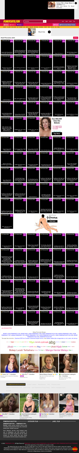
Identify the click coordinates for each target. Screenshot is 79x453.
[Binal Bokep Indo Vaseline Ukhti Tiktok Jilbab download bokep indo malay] (72, 280)
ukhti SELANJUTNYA (6, 328)
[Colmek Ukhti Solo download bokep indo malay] (46, 137)
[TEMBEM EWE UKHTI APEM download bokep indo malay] (20, 118)
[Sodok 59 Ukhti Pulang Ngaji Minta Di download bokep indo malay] (46, 72)
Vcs (70, 350)
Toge (46, 346)
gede (23, 342)
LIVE (24, 27)
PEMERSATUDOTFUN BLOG (16, 384)
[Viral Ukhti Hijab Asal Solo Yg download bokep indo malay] (72, 138)
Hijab (59, 346)
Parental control (55, 384)
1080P (66, 21)
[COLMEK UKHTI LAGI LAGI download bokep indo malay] (33, 118)
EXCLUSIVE (13, 27)
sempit (27, 346)
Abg (38, 346)
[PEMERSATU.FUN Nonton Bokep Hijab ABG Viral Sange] (12, 21)
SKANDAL (41, 27)
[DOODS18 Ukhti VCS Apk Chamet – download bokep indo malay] (7, 56)
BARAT (4, 27)
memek (37, 342)
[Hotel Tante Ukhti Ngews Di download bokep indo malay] (46, 56)
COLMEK (9, 27)
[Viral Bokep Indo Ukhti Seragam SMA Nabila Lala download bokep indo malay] (59, 311)
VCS (55, 27)
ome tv (49, 346)
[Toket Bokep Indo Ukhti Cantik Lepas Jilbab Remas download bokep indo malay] (72, 296)
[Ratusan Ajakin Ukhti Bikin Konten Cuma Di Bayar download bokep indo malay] (72, 154)
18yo (31, 342)
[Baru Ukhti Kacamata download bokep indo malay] (20, 56)
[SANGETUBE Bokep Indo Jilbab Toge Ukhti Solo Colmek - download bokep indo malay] (59, 139)
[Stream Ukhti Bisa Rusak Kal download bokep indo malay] (33, 56)
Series (20, 24)
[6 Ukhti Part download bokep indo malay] (6, 87)
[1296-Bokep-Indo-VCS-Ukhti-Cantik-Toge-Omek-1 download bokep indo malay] (72, 249)
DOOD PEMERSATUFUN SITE (47, 335)
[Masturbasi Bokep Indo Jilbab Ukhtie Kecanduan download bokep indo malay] (20, 265)
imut (27, 341)
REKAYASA (36, 27)
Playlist (56, 24)
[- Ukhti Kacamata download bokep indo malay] (46, 265)
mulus (20, 346)
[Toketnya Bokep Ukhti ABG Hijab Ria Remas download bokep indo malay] (20, 103)
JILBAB (20, 27)
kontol (25, 341)
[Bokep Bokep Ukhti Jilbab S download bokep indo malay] (59, 199)
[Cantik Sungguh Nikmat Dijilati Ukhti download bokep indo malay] (20, 138)
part (60, 341)
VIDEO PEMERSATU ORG (35, 333)
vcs (7, 341)
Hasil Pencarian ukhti (8, 38)
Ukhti (42, 346)
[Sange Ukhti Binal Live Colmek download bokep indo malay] (72, 103)
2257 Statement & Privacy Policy (41, 387)
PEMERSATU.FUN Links (30, 443)
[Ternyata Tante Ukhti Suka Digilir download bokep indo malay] (7, 234)
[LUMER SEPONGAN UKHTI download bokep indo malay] (20, 153)
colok (9, 342)
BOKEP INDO (24, 333)
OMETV (27, 27)
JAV (17, 27)
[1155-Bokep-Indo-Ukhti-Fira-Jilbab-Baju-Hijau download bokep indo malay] (59, 234)
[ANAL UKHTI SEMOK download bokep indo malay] (20, 87)
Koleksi (69, 346)
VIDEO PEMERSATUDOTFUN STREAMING (67, 443)
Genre (13, 24)
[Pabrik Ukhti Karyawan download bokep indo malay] (59, 103)
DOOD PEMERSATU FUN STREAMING (46, 443)
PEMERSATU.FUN (9, 443)
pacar (18, 346)
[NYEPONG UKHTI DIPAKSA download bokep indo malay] (72, 72)
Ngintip (73, 346)
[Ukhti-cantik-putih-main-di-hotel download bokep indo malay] (7, 215)
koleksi (73, 342)
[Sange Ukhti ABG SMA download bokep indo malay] (20, 296)
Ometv (36, 350)
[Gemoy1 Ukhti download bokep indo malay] (7, 311)
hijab (12, 342)
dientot (15, 341)
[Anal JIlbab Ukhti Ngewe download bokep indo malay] (33, 199)
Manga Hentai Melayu (57, 350)
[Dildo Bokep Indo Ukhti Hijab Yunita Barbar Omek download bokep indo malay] (46, 311)
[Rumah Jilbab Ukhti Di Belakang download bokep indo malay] (7, 169)
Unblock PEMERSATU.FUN (14, 387)
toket (18, 342)
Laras (44, 346)
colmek (44, 342)
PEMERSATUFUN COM (46, 336)
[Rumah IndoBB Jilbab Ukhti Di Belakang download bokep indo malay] (72, 311)
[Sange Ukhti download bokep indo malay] (59, 40)
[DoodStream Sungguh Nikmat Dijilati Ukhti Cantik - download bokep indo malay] (7, 199)
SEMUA (75, 37)
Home (6, 24)
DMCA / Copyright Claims (58, 387)
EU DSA (8, 390)
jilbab (10, 346)
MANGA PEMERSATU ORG (65, 333)
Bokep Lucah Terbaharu (21, 350)
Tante (39, 350)
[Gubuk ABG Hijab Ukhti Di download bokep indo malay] (59, 280)
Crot (71, 346)
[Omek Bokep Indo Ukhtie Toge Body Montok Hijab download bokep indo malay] (46, 280)
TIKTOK (52, 27)
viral (35, 346)
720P (63, 21)
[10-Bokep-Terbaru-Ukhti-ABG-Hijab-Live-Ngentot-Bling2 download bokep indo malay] (33, 234)
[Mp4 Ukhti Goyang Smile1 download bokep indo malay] (72, 199)
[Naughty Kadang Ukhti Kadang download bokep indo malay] (7, 138)
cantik (31, 346)
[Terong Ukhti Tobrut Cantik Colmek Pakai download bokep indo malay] (46, 153)
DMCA (70, 21)
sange (63, 342)
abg (52, 342)
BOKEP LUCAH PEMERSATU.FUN (11, 333)
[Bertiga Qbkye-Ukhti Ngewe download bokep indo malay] (72, 184)
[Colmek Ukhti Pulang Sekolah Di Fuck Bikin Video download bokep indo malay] (7, 40)
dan (66, 341)
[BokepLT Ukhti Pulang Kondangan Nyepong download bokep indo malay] (7, 153)
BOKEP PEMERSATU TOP (32, 335)
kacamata (57, 341)
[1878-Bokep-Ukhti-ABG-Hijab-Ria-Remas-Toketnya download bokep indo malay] (33, 280)
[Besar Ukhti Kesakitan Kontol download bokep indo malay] (59, 184)
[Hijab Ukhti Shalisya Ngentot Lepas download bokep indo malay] (72, 40)
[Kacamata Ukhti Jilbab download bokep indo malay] (72, 265)
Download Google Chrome (36, 338)
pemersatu (69, 341)
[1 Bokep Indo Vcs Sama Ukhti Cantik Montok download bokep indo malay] (59, 249)
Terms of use (26, 387)
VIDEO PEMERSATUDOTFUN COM (64, 335)
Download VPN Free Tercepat (22, 338)
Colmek (64, 346)
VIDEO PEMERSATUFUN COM (49, 333)
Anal (42, 350)
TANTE (45, 27)
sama (20, 341)
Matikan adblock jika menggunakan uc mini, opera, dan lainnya (62, 338)
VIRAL (58, 27)
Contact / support (31, 384)
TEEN (49, 27)
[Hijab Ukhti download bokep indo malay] (33, 184)
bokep (15, 346)
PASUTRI (31, 27)
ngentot (24, 346)
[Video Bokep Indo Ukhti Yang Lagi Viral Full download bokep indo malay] (33, 265)
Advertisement (42, 384)
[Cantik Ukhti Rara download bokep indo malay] (59, 153)
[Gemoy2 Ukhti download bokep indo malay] (20, 311)
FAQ (74, 21)
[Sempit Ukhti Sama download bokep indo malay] (46, 40)
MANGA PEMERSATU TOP (18, 335)
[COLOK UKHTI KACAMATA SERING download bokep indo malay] (33, 153)
